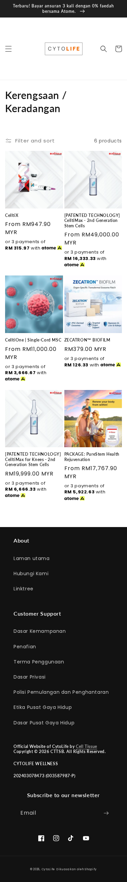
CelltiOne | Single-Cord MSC (33, 339)
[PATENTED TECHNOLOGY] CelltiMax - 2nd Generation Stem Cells (92, 220)
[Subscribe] (106, 813)
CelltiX (11, 215)
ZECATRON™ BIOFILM (87, 339)
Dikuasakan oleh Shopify (76, 869)
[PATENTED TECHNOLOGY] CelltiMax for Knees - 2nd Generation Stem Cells (33, 459)
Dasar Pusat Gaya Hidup (44, 722)
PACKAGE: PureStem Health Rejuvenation (92, 457)
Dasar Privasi (30, 677)
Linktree (24, 588)
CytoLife (48, 869)
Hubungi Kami (31, 573)
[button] (8, 48)
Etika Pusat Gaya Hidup (43, 707)
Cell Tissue (86, 746)
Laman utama (32, 558)
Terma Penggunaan (39, 661)
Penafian (25, 646)
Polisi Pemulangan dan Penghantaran (61, 692)
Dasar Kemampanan (40, 631)
